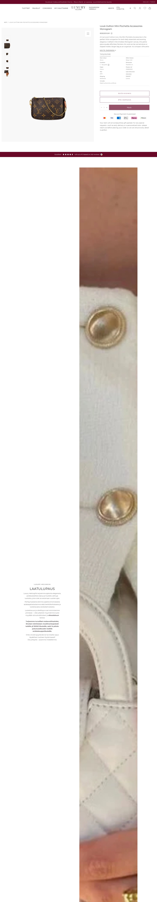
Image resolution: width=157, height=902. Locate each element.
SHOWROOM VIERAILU (94, 8)
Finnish (152, 2)
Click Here (128, 74)
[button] (130, 8)
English (146, 2)
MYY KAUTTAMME (61, 8)
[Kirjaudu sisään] (140, 8)
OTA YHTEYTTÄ (120, 8)
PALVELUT (36, 8)
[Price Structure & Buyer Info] (112, 33)
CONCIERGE (47, 8)
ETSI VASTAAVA (124, 100)
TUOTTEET (26, 8)
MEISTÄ (111, 8)
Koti (5, 22)
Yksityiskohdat (105, 54)
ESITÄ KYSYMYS (124, 93)
